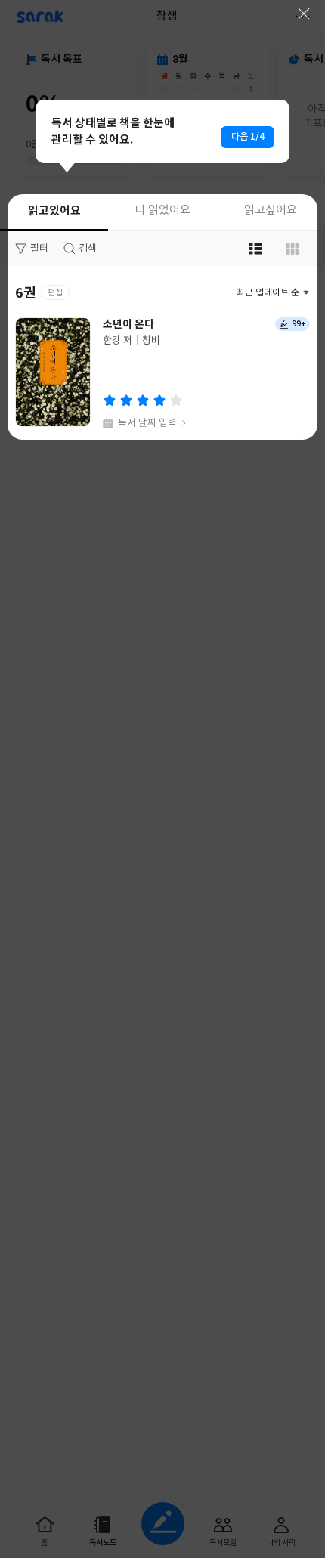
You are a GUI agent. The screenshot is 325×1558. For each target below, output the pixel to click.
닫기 (304, 14)
